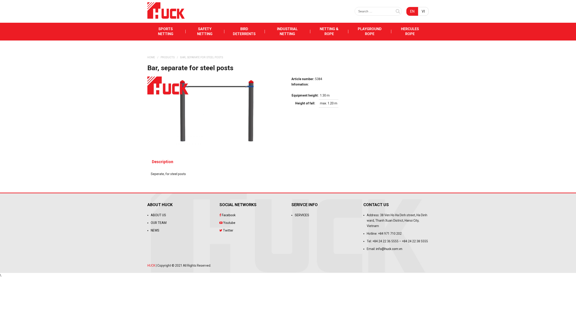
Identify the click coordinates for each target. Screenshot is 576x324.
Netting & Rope (329, 31)
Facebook (228, 215)
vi (423, 11)
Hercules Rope (410, 31)
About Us (158, 215)
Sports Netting (165, 31)
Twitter (227, 230)
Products (168, 57)
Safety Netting (204, 31)
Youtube (229, 223)
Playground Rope (370, 31)
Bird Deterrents (244, 31)
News (155, 230)
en (412, 11)
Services (302, 215)
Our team (158, 223)
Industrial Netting (287, 31)
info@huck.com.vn (389, 249)
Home (151, 57)
